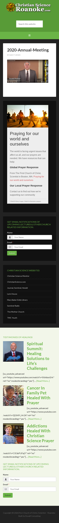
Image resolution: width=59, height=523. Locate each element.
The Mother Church (15, 312)
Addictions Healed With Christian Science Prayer (40, 433)
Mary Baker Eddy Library (17, 300)
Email (9, 242)
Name (9, 232)
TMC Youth (12, 318)
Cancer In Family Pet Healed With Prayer (38, 395)
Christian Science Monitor (18, 276)
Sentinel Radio (13, 306)
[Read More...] (43, 381)
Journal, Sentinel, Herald (17, 288)
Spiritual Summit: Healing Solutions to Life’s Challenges (38, 356)
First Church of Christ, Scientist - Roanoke (29, 9)
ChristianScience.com (16, 282)
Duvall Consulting (32, 516)
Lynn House (12, 294)
